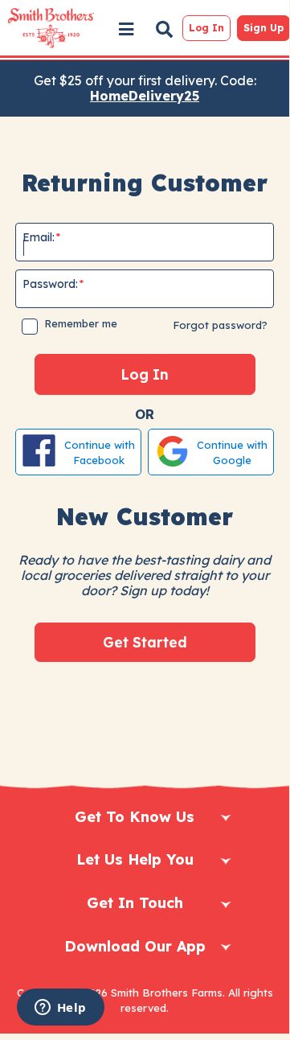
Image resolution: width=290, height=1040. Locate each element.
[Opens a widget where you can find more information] (60, 1009)
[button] (126, 29)
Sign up (263, 28)
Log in (206, 28)
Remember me (80, 323)
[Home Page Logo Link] (50, 28)
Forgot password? (220, 325)
